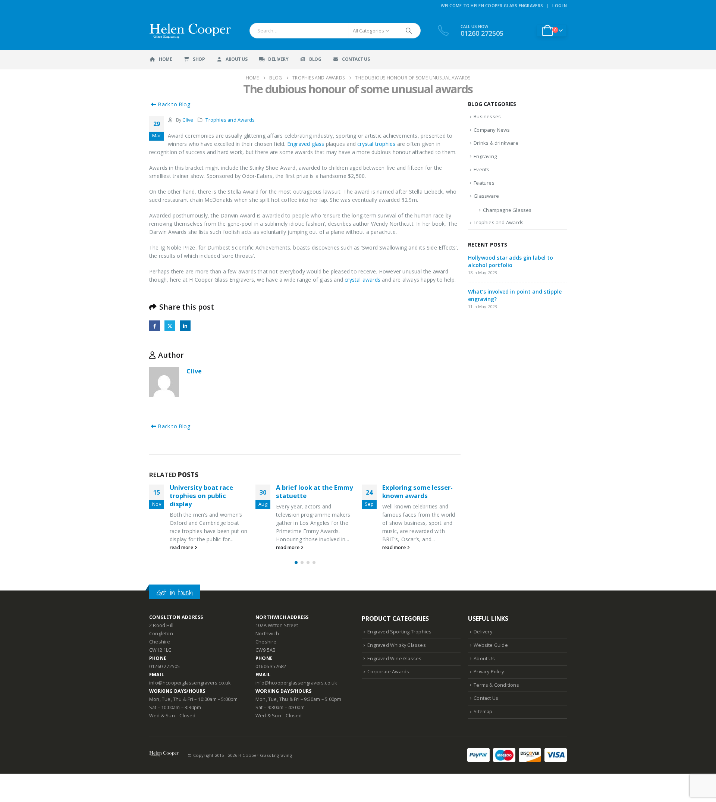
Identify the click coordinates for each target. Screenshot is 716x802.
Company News (492, 129)
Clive (187, 120)
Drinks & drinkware (496, 143)
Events (481, 169)
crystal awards (362, 279)
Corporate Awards (388, 671)
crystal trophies (376, 143)
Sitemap (483, 711)
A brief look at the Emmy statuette (314, 491)
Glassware (486, 195)
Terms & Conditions (496, 685)
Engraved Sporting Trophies (399, 632)
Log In (559, 5)
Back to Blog (173, 104)
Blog (315, 59)
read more (182, 547)
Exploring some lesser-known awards (417, 491)
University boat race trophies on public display (201, 495)
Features (484, 182)
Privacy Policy (489, 671)
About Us (236, 59)
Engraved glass (305, 143)
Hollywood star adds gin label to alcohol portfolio (510, 261)
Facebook (154, 325)
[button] (296, 562)
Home (165, 59)
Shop (199, 59)
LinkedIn (185, 325)
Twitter (169, 325)
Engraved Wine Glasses (394, 658)
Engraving (485, 156)
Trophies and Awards (230, 120)
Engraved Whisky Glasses (396, 645)
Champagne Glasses (507, 210)
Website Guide (491, 645)
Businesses (487, 116)
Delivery (278, 59)
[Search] (408, 30)
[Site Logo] (190, 30)
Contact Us (356, 59)
